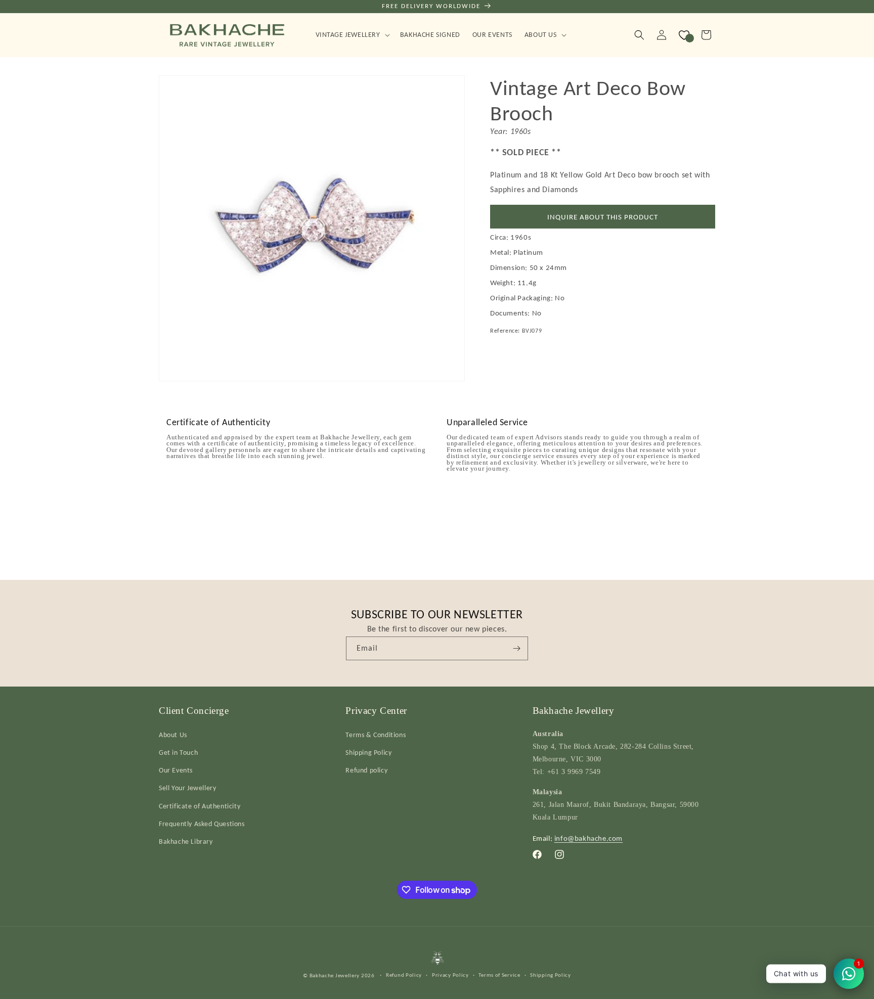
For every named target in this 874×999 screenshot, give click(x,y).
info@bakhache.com (588, 837)
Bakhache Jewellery (335, 975)
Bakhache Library (186, 841)
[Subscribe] (516, 648)
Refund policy (366, 769)
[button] (352, 35)
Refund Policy (404, 975)
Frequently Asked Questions (202, 823)
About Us (173, 734)
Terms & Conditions (375, 734)
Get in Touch (178, 752)
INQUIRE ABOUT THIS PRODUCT (602, 216)
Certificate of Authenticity (199, 805)
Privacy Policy (450, 975)
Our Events (176, 769)
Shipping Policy (368, 752)
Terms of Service (499, 975)
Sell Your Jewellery (187, 787)
